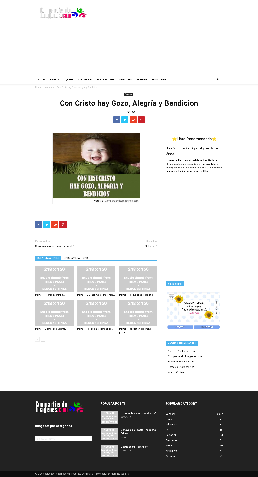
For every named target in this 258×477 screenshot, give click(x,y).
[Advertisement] (129, 48)
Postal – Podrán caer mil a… (50, 294)
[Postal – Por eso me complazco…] (96, 313)
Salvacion (85, 79)
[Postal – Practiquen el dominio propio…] (138, 313)
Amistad (55, 79)
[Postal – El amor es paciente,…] (54, 313)
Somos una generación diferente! (54, 246)
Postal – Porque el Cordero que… (136, 294)
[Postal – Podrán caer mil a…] (54, 279)
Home (41, 79)
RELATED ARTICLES (48, 258)
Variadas (49, 87)
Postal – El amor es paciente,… (51, 329)
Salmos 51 (151, 246)
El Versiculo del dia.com (181, 361)
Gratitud (125, 79)
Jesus (69, 79)
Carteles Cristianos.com (181, 351)
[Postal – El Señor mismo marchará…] (96, 279)
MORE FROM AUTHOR (76, 258)
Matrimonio (105, 79)
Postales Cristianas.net (181, 366)
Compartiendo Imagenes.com (185, 356)
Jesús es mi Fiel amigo (134, 446)
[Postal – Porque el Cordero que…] (138, 279)
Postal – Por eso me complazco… (95, 329)
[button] (218, 79)
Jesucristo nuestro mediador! (138, 413)
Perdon (142, 79)
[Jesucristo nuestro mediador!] (109, 417)
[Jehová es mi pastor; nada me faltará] (109, 434)
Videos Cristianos (177, 372)
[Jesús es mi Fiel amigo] (109, 451)
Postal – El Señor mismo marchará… (96, 294)
